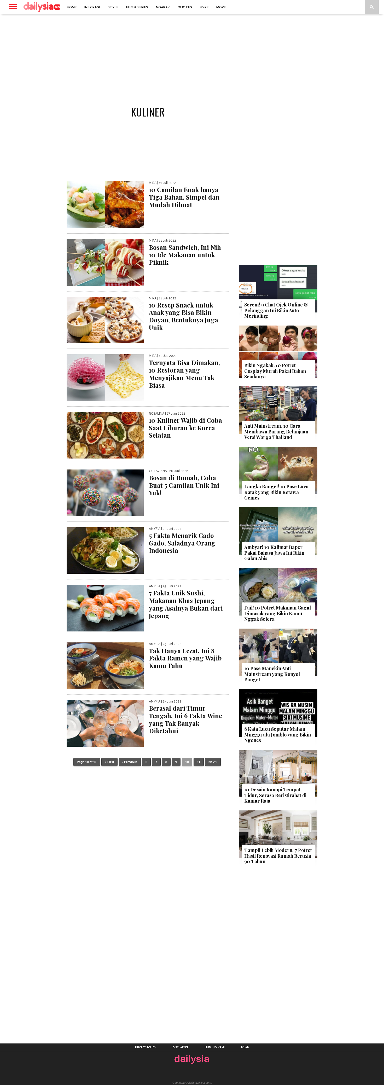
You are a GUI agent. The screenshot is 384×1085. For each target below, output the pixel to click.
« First (109, 762)
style (113, 7)
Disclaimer (180, 1047)
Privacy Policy (145, 1047)
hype (204, 7)
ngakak (163, 7)
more (221, 7)
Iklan (245, 1047)
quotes (185, 7)
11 (198, 762)
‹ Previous (129, 762)
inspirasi (92, 7)
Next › (212, 762)
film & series (137, 7)
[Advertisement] (192, 55)
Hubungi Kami (215, 1047)
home (72, 7)
